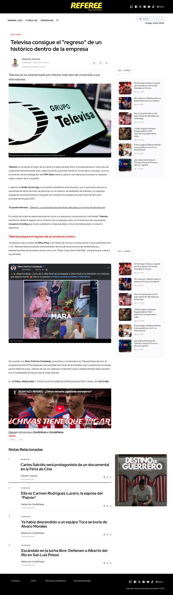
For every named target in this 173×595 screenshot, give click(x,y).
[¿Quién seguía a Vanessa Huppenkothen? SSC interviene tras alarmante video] (125, 133)
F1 (57, 20)
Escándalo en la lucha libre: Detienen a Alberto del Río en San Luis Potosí (64, 552)
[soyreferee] (86, 7)
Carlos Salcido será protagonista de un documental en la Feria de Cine (65, 466)
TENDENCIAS (46, 20)
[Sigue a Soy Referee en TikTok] (153, 6)
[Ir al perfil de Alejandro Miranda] (15, 62)
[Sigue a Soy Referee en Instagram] (144, 6)
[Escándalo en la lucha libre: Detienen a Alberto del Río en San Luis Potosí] (141, 565)
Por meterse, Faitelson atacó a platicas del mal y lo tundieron (147, 99)
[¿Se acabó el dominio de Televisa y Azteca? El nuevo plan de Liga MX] (125, 165)
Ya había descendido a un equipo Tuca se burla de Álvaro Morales (64, 524)
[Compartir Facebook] (94, 62)
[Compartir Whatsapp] (106, 62)
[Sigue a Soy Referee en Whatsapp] (131, 6)
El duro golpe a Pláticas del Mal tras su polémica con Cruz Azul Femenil (147, 147)
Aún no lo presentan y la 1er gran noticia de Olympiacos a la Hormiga (146, 116)
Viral (20, 440)
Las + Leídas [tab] (124, 70)
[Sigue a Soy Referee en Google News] (160, 6)
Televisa (12, 440)
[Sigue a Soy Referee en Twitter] (140, 6)
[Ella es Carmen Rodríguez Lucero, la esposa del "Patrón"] (141, 508)
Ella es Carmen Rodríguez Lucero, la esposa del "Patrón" (62, 495)
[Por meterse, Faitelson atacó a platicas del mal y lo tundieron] (125, 103)
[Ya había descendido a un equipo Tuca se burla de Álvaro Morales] (141, 537)
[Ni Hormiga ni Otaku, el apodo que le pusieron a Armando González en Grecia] (125, 88)
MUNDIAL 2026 (15, 20)
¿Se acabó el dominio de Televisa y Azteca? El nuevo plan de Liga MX (146, 162)
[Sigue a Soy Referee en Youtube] (149, 6)
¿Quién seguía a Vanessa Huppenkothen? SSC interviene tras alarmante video (145, 132)
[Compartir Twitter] (100, 62)
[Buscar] (140, 18)
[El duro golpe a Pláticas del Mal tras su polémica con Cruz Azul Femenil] (125, 150)
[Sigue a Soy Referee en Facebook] (136, 6)
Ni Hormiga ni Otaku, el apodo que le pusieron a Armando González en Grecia (147, 85)
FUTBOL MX (31, 20)
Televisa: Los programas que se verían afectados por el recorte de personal (67, 207)
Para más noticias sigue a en (36, 432)
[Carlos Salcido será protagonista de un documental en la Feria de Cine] (141, 480)
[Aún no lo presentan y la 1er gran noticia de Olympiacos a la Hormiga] (125, 118)
